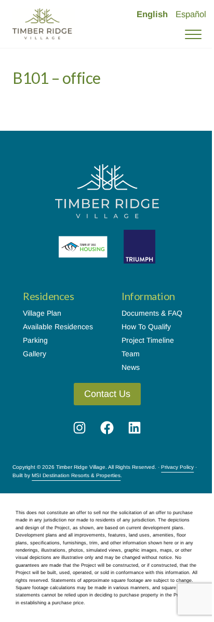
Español (191, 14)
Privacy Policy (177, 467)
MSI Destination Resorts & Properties (76, 475)
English (152, 14)
